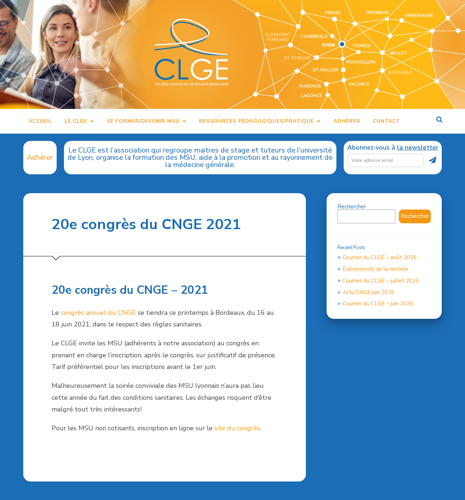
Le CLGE (76, 121)
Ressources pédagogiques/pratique (256, 121)
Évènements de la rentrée (375, 269)
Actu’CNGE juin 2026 (369, 292)
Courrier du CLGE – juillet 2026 (381, 280)
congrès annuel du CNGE (98, 312)
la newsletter (417, 147)
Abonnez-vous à (392, 148)
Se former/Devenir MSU (143, 121)
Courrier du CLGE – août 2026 (380, 257)
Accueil (40, 121)
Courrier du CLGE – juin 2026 (378, 303)
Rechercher (351, 206)
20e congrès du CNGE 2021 (146, 224)
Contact (386, 121)
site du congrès (237, 428)
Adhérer (346, 121)
